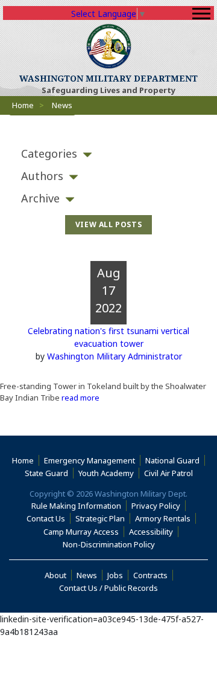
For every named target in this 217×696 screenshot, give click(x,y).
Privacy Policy (155, 505)
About (58, 575)
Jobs (115, 575)
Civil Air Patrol (171, 473)
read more (79, 397)
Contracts (150, 575)
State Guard (46, 473)
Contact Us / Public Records (108, 587)
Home (23, 105)
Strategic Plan (100, 518)
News (87, 575)
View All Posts (108, 224)
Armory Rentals (162, 518)
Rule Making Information (76, 505)
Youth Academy (106, 473)
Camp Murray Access (83, 531)
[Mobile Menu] (201, 13)
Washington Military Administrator (114, 356)
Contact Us (46, 518)
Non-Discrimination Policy (111, 544)
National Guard (172, 460)
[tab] (108, 154)
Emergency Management (89, 460)
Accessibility (153, 531)
